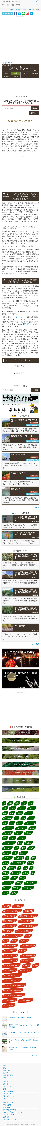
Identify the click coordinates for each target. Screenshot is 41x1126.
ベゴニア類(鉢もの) (10, 960)
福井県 (24, 9)
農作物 (6, 77)
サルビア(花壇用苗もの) (11, 980)
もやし (14, 893)
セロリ (19, 823)
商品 (25, 73)
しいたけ (23, 853)
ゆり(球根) (24, 941)
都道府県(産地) (8, 1075)
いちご (5, 878)
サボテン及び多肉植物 (11, 966)
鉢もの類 (22, 951)
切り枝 (5, 941)
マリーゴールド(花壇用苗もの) (14, 985)
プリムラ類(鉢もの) (28, 956)
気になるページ (8, 1096)
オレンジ (6, 888)
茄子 (4, 838)
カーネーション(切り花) (11, 911)
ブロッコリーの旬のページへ (20, 756)
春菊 (4, 823)
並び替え (34, 113)
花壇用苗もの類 (24, 970)
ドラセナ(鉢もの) (9, 970)
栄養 (4, 1089)
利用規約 (6, 1107)
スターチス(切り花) (26, 921)
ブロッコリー (21, 828)
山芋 (23, 848)
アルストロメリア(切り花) (12, 936)
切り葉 (28, 936)
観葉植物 (26, 966)
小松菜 (19, 813)
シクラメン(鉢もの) (10, 956)
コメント (6, 1098)
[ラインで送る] (23, 13)
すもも (5, 873)
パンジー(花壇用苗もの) (11, 975)
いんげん (16, 888)
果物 (33, 858)
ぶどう (25, 873)
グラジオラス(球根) (28, 946)
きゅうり (18, 833)
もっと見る (35, 508)
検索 (36, 108)
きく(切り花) (17, 906)
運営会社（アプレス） (11, 1119)
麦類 (10, 803)
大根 (23, 803)
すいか (22, 878)
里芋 (16, 848)
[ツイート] (19, 13)
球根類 (14, 941)
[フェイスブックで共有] (15, 13)
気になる (8, 13)
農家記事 (34, 73)
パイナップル (8, 883)
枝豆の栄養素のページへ (20, 740)
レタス (32, 828)
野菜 (17, 803)
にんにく (6, 853)
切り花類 (6, 906)
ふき (23, 818)
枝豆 (19, 843)
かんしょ (28, 843)
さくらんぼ (16, 873)
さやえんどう (28, 888)
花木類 (35, 966)
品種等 (5, 1082)
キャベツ (28, 813)
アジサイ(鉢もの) (9, 1000)
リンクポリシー (8, 1114)
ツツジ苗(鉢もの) (25, 1000)
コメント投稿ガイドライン (12, 1112)
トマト (12, 838)
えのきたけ (7, 858)
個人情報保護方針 (9, 1110)
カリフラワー (8, 828)
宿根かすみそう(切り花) (27, 916)
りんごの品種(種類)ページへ (20, 732)
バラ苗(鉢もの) (8, 1005)
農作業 (5, 1084)
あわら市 (31, 9)
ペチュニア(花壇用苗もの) (12, 990)
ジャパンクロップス (11, 5)
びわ (25, 868)
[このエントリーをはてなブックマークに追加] (31, 13)
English (37, 1)
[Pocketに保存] (27, 13)
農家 (15, 73)
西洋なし (12, 868)
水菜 (11, 813)
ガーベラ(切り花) (9, 926)
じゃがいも (7, 848)
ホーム (12, 9)
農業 (6, 73)
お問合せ (6, 1117)
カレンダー (7, 1086)
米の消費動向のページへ (20, 789)
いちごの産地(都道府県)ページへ (20, 773)
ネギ (16, 818)
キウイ (19, 883)
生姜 (15, 853)
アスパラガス (30, 823)
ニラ (11, 823)
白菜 (4, 813)
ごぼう (12, 808)
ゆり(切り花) (7, 931)
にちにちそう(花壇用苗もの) (13, 995)
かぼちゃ (28, 833)
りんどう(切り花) (9, 916)
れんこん (32, 808)
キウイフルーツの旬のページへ (20, 781)
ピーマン (22, 838)
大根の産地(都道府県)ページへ (20, 748)
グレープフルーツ (18, 863)
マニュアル (7, 1094)
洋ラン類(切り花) (9, 921)
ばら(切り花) (28, 911)
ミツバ (31, 818)
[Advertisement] (20, 37)
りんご (30, 863)
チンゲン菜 (7, 833)
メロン (14, 878)
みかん (5, 863)
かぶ (30, 803)
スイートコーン (30, 883)
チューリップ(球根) (10, 946)
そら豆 (5, 893)
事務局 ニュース (9, 1102)
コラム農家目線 (8, 1091)
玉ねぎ (31, 848)
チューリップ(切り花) (24, 931)
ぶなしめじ (19, 858)
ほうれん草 (7, 818)
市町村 (18, 9)
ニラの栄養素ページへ (20, 764)
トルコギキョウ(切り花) (27, 926)
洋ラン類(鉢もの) (27, 960)
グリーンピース (8, 843)
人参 (4, 808)
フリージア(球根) (9, 951)
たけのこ (22, 808)
